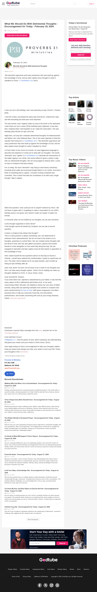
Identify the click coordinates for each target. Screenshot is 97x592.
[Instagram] (51, 585)
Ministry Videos (62, 569)
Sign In (91, 4)
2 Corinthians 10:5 (26, 81)
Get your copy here (17, 298)
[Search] (75, 4)
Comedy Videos (25, 569)
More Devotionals (33, 519)
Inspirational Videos (38, 569)
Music (79, 569)
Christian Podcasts (78, 246)
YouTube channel (11, 333)
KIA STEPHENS (19, 68)
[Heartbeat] (74, 270)
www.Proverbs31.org (12, 368)
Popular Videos (12, 569)
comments (24, 352)
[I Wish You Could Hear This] (87, 254)
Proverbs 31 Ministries (13, 360)
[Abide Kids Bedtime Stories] (87, 270)
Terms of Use (16, 576)
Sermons (86, 569)
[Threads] (57, 585)
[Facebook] (40, 585)
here (40, 330)
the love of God (26, 290)
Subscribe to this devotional (17, 35)
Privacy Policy (27, 576)
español (11, 71)
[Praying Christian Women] (74, 254)
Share (11, 373)
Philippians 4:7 (10, 340)
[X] (45, 585)
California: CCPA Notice (41, 576)
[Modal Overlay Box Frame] (81, 52)
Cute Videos (51, 569)
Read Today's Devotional (77, 39)
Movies (72, 569)
